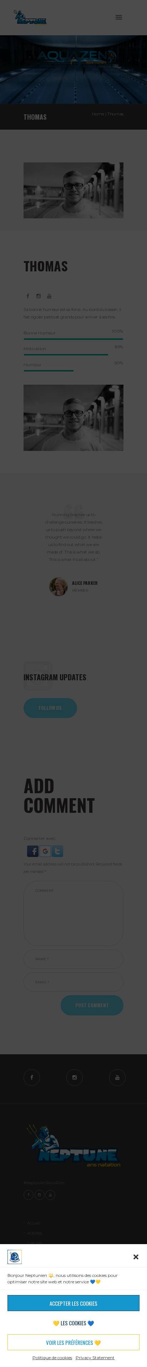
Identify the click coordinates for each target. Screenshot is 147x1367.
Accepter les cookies (73, 1303)
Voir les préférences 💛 (73, 1342)
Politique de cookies (52, 1357)
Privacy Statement (95, 1357)
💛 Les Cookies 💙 (73, 1323)
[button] (136, 1257)
